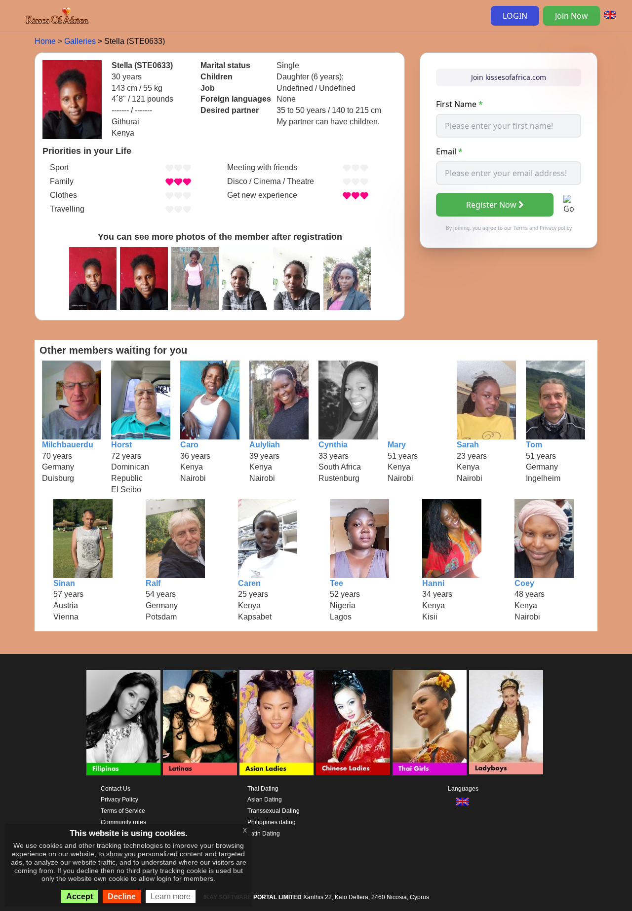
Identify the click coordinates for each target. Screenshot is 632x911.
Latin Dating (263, 833)
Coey (524, 583)
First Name (459, 104)
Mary (397, 444)
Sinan (64, 583)
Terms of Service (123, 810)
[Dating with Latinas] (200, 722)
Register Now (491, 204)
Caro (189, 444)
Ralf (153, 583)
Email (449, 151)
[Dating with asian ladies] (276, 722)
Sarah (468, 444)
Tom (534, 444)
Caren (249, 583)
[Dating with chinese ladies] (353, 722)
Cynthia (333, 444)
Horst (121, 444)
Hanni (433, 583)
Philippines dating (271, 822)
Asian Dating (264, 799)
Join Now (571, 15)
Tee (336, 583)
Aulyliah (264, 444)
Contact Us (115, 788)
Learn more (171, 896)
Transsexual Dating (273, 810)
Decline (122, 896)
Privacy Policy (119, 799)
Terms (521, 227)
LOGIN (515, 15)
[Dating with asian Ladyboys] (506, 722)
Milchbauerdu (67, 444)
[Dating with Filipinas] (123, 722)
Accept (79, 896)
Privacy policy (556, 227)
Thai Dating (262, 788)
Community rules (123, 822)
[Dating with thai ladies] (430, 722)
